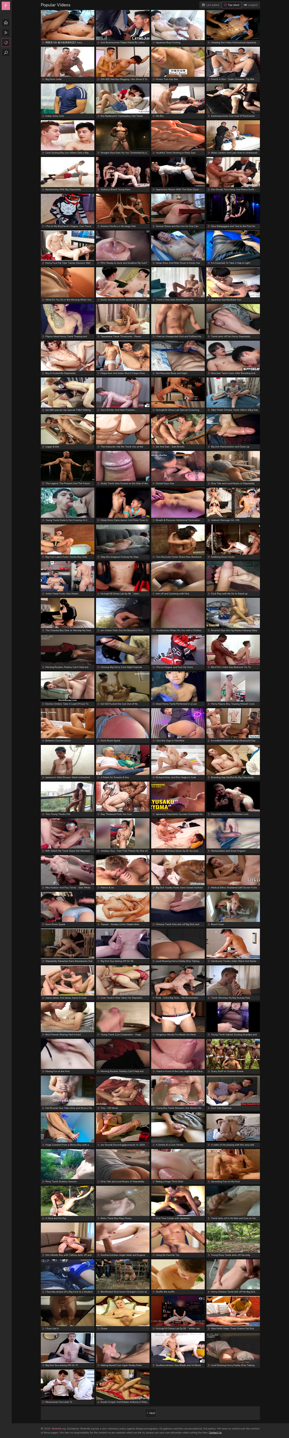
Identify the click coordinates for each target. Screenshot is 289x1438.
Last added (212, 5)
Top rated (233, 5)
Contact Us (215, 1432)
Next (152, 1413)
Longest (253, 5)
